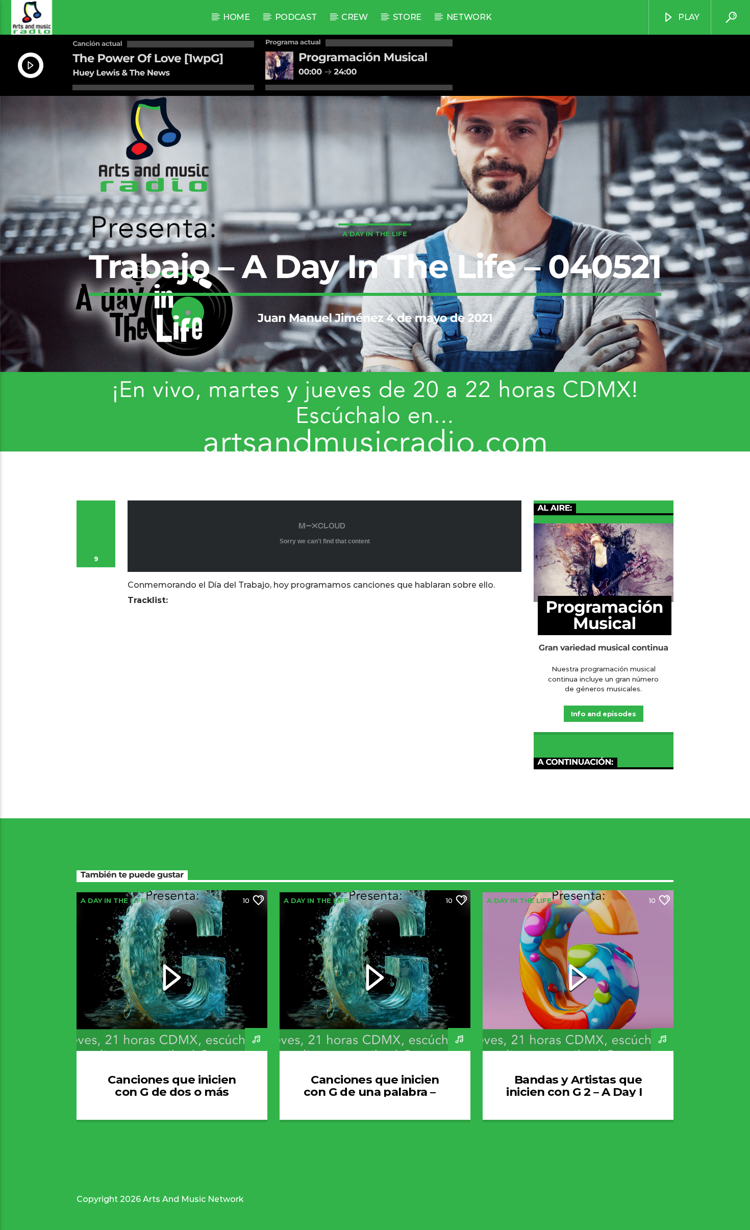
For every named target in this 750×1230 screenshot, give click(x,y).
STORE (407, 17)
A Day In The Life (374, 234)
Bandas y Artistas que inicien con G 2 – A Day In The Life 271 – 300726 (577, 1091)
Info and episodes (603, 714)
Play (687, 17)
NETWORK (469, 17)
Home (236, 17)
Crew (354, 17)
